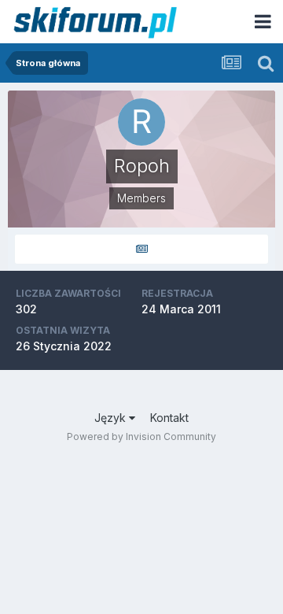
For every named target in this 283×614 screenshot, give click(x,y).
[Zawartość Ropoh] (141, 249)
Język (111, 417)
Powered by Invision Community (141, 436)
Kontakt (169, 417)
